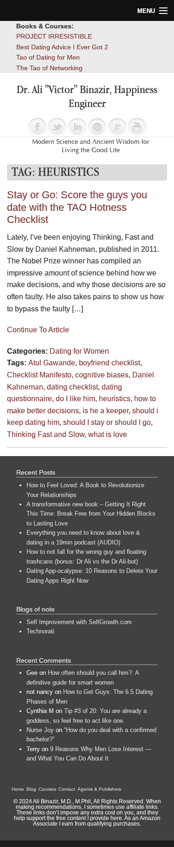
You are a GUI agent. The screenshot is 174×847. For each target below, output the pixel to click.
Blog (31, 789)
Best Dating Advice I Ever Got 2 (62, 47)
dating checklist (72, 387)
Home (18, 789)
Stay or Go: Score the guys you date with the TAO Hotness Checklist (77, 207)
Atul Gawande (51, 363)
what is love (107, 434)
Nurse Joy (40, 729)
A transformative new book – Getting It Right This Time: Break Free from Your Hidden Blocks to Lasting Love (90, 514)
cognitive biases (102, 375)
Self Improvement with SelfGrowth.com (79, 621)
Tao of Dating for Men (48, 57)
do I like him (75, 399)
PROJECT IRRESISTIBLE (54, 36)
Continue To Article (38, 330)
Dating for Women (79, 351)
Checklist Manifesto (39, 375)
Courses (47, 789)
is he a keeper (106, 411)
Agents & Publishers (99, 789)
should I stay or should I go (107, 422)
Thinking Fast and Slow (45, 434)
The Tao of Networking (49, 68)
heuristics (114, 399)
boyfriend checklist (109, 363)
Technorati (40, 631)
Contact (66, 789)
